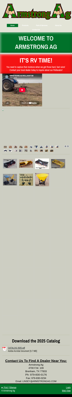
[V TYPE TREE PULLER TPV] (46, 146)
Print (5, 387)
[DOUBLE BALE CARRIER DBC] (25, 150)
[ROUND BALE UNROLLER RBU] (15, 150)
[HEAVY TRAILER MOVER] (20, 150)
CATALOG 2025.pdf (16, 348)
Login (68, 387)
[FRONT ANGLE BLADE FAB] (5, 150)
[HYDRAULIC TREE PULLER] (31, 146)
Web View (66, 390)
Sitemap (12, 387)
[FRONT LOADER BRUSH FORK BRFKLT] (31, 150)
